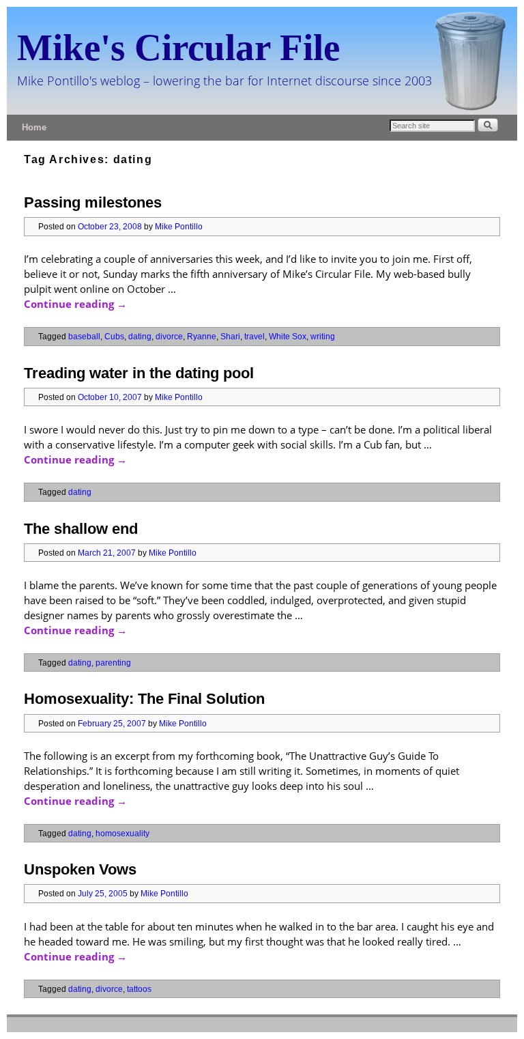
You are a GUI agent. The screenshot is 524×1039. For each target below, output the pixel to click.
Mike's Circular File (178, 47)
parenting (113, 662)
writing (322, 336)
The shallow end (81, 528)
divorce (169, 336)
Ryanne (201, 336)
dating (139, 336)
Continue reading (75, 304)
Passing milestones (93, 202)
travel (254, 336)
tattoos (139, 988)
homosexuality (122, 833)
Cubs (114, 336)
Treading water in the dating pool (139, 373)
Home (34, 127)
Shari (230, 336)
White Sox (287, 336)
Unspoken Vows (80, 869)
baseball (84, 336)
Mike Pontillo (179, 226)
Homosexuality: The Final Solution (144, 698)
